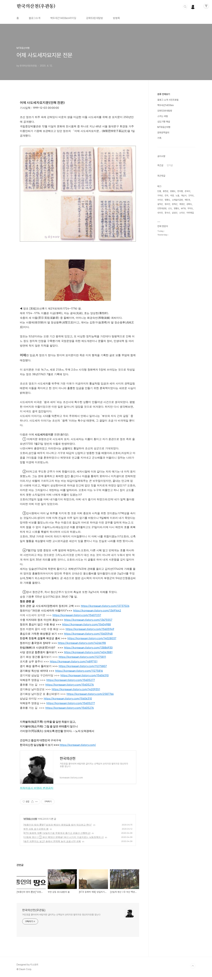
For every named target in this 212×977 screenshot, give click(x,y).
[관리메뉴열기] (206, 5)
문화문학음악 (163, 132)
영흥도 (167, 200)
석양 (172, 195)
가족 (159, 138)
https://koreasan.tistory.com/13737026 (105, 605)
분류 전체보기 (163, 94)
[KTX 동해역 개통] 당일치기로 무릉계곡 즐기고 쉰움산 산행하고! (56, 833)
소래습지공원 (177, 200)
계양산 (182, 204)
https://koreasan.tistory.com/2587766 (90, 694)
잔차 (166, 195)
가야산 (160, 195)
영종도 (176, 208)
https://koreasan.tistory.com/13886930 (88, 647)
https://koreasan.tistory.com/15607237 (77, 615)
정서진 (167, 204)
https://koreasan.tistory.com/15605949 (90, 629)
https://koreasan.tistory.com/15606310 (84, 675)
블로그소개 (34, 18)
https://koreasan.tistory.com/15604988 (86, 624)
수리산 (160, 200)
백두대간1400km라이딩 (63, 18)
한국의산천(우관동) (36, 6)
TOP (192, 966)
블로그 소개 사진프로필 (168, 99)
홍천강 (165, 191)
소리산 (182, 212)
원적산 (174, 204)
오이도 (191, 195)
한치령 (180, 191)
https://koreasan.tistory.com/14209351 (76, 689)
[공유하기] (32, 801)
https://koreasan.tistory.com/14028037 (91, 638)
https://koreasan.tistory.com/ (78, 744)
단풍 (159, 191)
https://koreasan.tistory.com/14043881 (88, 652)
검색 (185, 6)
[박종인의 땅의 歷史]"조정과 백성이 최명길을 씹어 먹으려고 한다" (57, 824)
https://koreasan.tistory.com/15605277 (70, 680)
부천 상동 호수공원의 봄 (36, 828)
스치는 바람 (162, 116)
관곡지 (187, 191)
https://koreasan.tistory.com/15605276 (69, 684)
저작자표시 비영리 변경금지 (36, 788)
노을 (177, 195)
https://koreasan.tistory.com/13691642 (97, 610)
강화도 (189, 204)
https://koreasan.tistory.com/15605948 (88, 633)
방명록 (116, 18)
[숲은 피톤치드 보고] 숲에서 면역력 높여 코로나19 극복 (52, 841)
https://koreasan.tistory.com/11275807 (83, 666)
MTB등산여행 (30, 818)
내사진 (160, 212)
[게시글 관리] (36, 801)
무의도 (190, 208)
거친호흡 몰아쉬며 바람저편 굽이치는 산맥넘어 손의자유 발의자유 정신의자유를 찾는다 (61, 914)
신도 (170, 208)
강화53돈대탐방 (94, 18)
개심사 (183, 195)
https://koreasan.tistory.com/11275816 (79, 670)
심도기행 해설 (163, 121)
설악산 (160, 204)
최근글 (160, 165)
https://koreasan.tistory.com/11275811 (82, 656)
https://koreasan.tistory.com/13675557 (88, 619)
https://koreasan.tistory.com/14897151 (73, 661)
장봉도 (173, 191)
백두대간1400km (165, 105)
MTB (183, 208)
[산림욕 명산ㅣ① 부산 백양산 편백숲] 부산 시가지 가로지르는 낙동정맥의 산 (63, 837)
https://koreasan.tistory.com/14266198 (82, 643)
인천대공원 (161, 208)
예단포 (187, 200)
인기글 (170, 165)
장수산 (167, 212)
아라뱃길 (190, 212)
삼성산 (174, 212)
